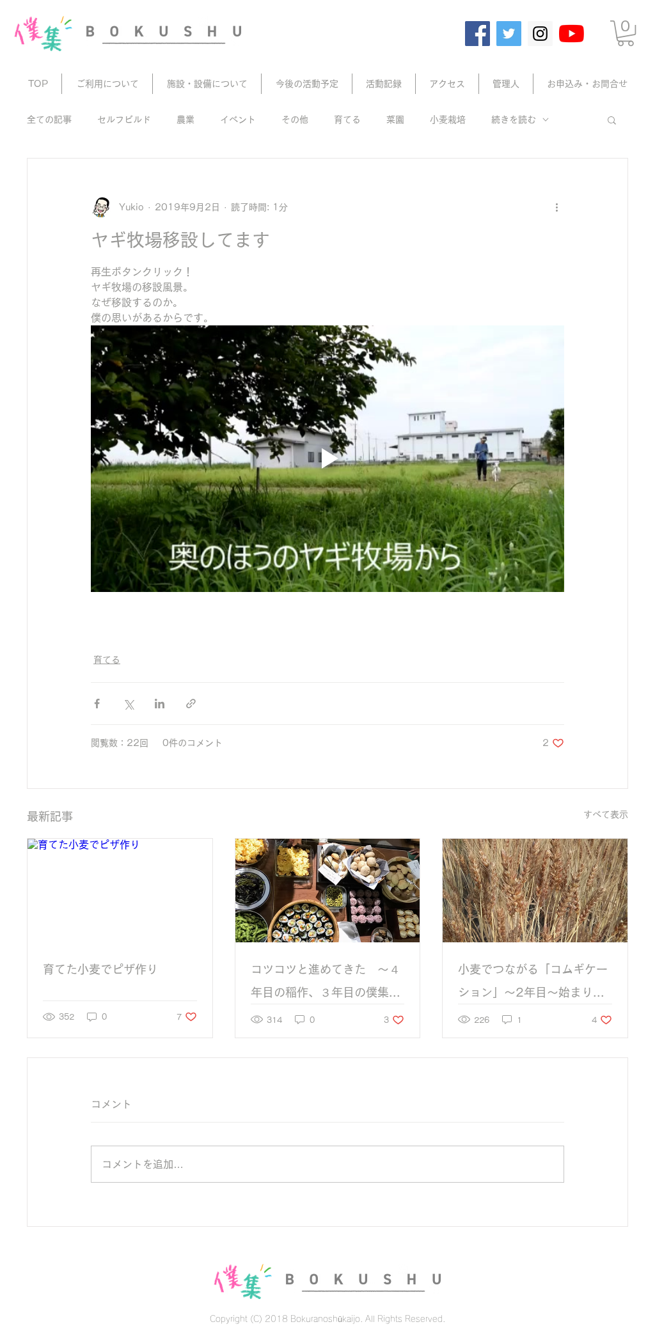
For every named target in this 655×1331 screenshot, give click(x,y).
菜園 (395, 119)
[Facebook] (477, 33)
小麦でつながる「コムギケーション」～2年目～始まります (533, 983)
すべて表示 (605, 814)
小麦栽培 (448, 119)
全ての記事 (49, 119)
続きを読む (513, 119)
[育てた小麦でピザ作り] (120, 890)
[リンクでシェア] (191, 703)
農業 (185, 119)
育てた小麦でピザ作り (100, 969)
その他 (294, 119)
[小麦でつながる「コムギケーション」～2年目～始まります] (535, 890)
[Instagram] (540, 33)
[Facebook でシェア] (97, 703)
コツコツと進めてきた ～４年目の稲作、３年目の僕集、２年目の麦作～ (325, 983)
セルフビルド (124, 119)
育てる (347, 119)
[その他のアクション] (556, 207)
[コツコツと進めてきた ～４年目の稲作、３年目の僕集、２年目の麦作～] (327, 890)
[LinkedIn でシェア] (160, 703)
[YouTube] (571, 33)
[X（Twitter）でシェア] (128, 703)
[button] (625, 33)
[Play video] (327, 458)
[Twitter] (508, 33)
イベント (238, 119)
